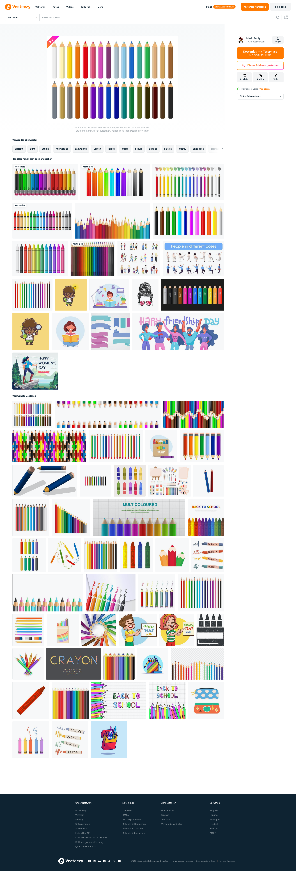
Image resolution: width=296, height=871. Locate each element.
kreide (125, 148)
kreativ (182, 148)
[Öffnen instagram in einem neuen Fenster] (94, 861)
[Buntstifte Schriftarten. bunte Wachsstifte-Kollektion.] (73, 664)
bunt (32, 148)
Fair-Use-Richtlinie (227, 860)
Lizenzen (127, 810)
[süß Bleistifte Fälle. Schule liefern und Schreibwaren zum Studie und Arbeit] (206, 700)
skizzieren (198, 148)
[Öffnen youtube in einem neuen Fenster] (119, 861)
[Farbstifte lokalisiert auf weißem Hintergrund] (156, 592)
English (214, 810)
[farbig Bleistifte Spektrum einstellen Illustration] (32, 295)
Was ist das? (264, 89)
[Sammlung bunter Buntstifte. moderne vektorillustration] (42, 221)
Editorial (85, 6)
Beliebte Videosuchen (133, 833)
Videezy (79, 819)
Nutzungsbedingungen (182, 860)
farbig (111, 148)
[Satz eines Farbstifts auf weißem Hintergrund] (40, 258)
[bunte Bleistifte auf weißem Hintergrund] (47, 592)
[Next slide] (220, 149)
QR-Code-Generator (85, 846)
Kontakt (165, 814)
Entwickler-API (82, 833)
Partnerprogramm (131, 819)
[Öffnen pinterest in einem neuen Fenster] (104, 861)
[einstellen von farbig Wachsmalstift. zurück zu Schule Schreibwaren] (130, 481)
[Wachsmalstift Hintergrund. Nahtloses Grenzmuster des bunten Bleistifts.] (112, 221)
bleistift (19, 148)
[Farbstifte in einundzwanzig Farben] (92, 258)
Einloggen (280, 6)
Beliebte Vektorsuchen (134, 823)
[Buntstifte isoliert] (45, 182)
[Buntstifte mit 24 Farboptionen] (119, 664)
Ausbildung (81, 828)
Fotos (56, 6)
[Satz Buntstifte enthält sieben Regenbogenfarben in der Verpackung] (161, 446)
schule (138, 148)
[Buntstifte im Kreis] (98, 630)
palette (168, 148)
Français (214, 828)
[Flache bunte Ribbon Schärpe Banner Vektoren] (110, 331)
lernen (97, 148)
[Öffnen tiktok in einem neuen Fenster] (109, 861)
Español (214, 814)
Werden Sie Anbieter (171, 823)
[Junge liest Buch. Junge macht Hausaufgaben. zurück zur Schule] (109, 295)
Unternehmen (82, 823)
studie (45, 148)
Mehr (100, 6)
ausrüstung (62, 148)
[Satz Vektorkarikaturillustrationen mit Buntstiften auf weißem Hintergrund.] (188, 182)
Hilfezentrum (167, 810)
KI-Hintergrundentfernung (89, 842)
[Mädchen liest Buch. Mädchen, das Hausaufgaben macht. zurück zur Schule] (70, 331)
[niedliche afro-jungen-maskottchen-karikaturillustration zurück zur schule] (71, 295)
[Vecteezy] (17, 7)
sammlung (81, 148)
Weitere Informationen (250, 96)
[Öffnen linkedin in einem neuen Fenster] (99, 861)
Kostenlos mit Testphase (260, 53)
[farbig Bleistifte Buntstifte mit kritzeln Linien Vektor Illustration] (64, 555)
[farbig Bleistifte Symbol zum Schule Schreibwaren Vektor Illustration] (172, 555)
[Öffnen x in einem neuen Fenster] (114, 861)
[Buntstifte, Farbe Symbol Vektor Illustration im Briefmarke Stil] (210, 630)
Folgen (278, 41)
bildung (153, 148)
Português (215, 819)
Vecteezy (79, 814)
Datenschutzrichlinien (206, 860)
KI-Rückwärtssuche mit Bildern (91, 837)
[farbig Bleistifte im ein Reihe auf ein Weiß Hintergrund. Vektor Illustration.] (70, 700)
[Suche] (278, 17)
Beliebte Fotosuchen (133, 828)
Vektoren (40, 6)
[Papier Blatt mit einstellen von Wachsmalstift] (110, 592)
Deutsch (214, 823)
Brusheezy (80, 810)
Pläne (209, 6)
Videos (69, 6)
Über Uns (165, 819)
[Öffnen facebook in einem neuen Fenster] (89, 861)
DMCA (125, 814)
